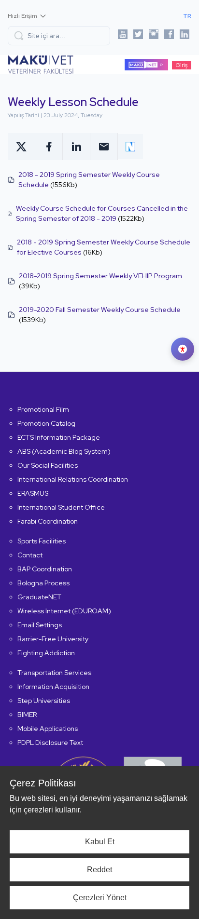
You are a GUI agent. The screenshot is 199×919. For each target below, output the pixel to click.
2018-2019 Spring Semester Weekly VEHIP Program (100, 275)
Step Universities (43, 700)
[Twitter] (138, 35)
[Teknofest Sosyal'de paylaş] (130, 146)
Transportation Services (54, 672)
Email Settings (39, 625)
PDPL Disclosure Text (50, 742)
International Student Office (61, 507)
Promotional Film (43, 409)
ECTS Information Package (58, 437)
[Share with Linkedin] (76, 146)
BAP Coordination (44, 569)
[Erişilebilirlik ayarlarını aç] (182, 349)
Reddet (99, 869)
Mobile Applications (47, 728)
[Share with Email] (104, 146)
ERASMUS (32, 493)
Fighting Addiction (46, 653)
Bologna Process (43, 583)
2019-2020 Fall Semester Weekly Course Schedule (100, 309)
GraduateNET (39, 597)
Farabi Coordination (47, 521)
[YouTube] (122, 35)
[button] (59, 35)
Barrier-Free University (52, 639)
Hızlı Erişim (22, 16)
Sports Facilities (41, 541)
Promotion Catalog (46, 423)
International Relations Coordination (72, 479)
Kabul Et (99, 842)
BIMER (27, 714)
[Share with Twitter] (21, 146)
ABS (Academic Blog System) (64, 451)
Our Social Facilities (47, 465)
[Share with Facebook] (49, 146)
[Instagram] (153, 35)
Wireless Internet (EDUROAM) (64, 611)
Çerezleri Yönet (100, 897)
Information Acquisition (53, 686)
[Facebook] (169, 35)
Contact (30, 555)
